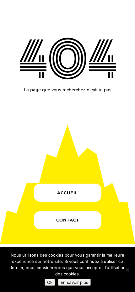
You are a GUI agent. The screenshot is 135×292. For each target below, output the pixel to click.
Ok (49, 282)
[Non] (127, 270)
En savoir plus (74, 282)
